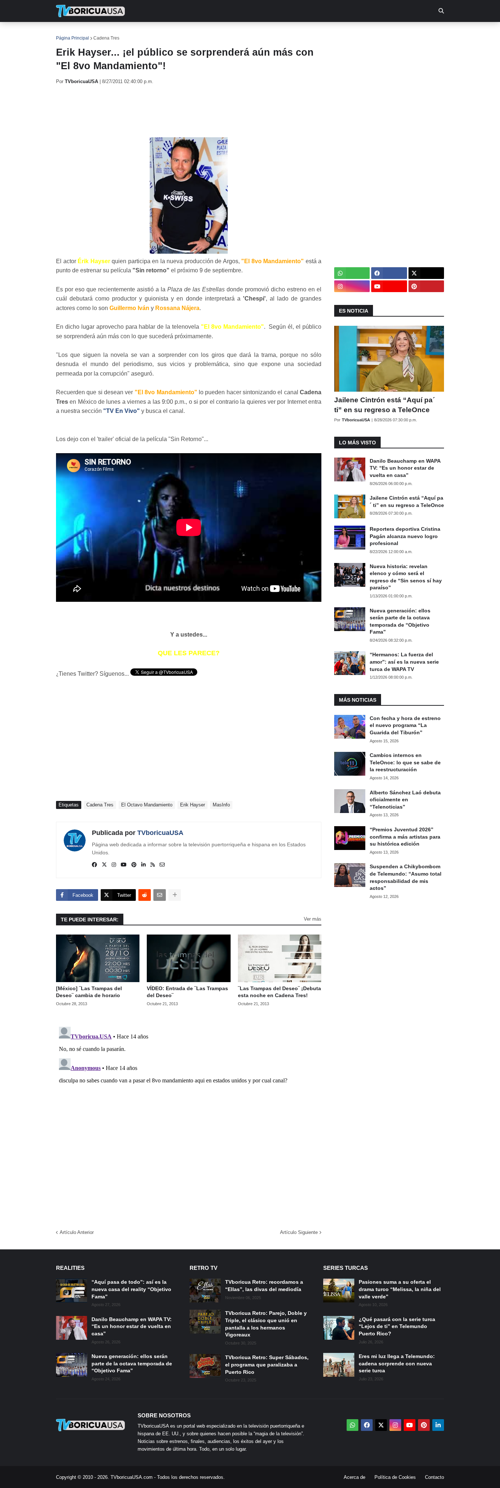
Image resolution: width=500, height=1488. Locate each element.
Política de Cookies (395, 1477)
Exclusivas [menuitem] (287, 33)
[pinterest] (134, 865)
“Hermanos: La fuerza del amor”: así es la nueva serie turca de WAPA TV (404, 662)
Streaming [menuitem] (245, 33)
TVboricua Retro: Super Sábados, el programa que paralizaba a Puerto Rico (267, 1364)
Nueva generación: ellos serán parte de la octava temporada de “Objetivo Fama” (400, 621)
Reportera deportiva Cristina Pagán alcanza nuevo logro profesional (405, 536)
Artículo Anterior (77, 1232)
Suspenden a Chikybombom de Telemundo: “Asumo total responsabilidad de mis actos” (405, 877)
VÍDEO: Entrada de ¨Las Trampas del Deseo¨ (187, 992)
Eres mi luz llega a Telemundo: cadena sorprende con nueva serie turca (397, 1363)
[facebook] (94, 865)
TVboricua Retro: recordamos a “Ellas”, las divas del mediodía (264, 1285)
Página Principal (72, 38)
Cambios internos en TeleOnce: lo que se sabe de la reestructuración (405, 762)
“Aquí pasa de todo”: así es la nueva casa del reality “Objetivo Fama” (131, 1289)
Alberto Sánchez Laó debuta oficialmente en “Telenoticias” (405, 800)
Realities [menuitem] (173, 33)
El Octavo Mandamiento (146, 805)
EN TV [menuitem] (136, 33)
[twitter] (104, 865)
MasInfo (221, 805)
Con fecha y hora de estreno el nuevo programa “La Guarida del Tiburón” (405, 725)
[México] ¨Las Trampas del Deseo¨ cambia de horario (89, 992)
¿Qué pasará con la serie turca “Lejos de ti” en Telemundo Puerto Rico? (397, 1326)
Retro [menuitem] (323, 33)
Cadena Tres (106, 38)
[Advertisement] (189, 110)
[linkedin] (143, 865)
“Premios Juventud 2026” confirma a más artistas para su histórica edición (405, 837)
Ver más (312, 919)
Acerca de (354, 1477)
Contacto (434, 1477)
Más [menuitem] (349, 33)
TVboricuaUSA (160, 832)
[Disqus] (188, 1115)
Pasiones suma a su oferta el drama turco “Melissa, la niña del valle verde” (400, 1289)
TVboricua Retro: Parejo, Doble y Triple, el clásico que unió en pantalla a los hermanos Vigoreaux (266, 1324)
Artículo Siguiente (299, 1232)
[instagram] (114, 865)
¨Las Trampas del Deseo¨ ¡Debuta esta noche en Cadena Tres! (279, 992)
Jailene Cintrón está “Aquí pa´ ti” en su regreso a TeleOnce (384, 405)
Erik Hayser (192, 805)
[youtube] (124, 865)
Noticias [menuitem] (100, 33)
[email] (162, 865)
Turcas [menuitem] (208, 33)
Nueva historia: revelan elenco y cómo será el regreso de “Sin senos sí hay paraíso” (406, 577)
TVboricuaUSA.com (132, 1477)
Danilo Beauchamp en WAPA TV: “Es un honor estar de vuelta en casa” (405, 468)
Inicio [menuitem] (69, 33)
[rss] (152, 865)
